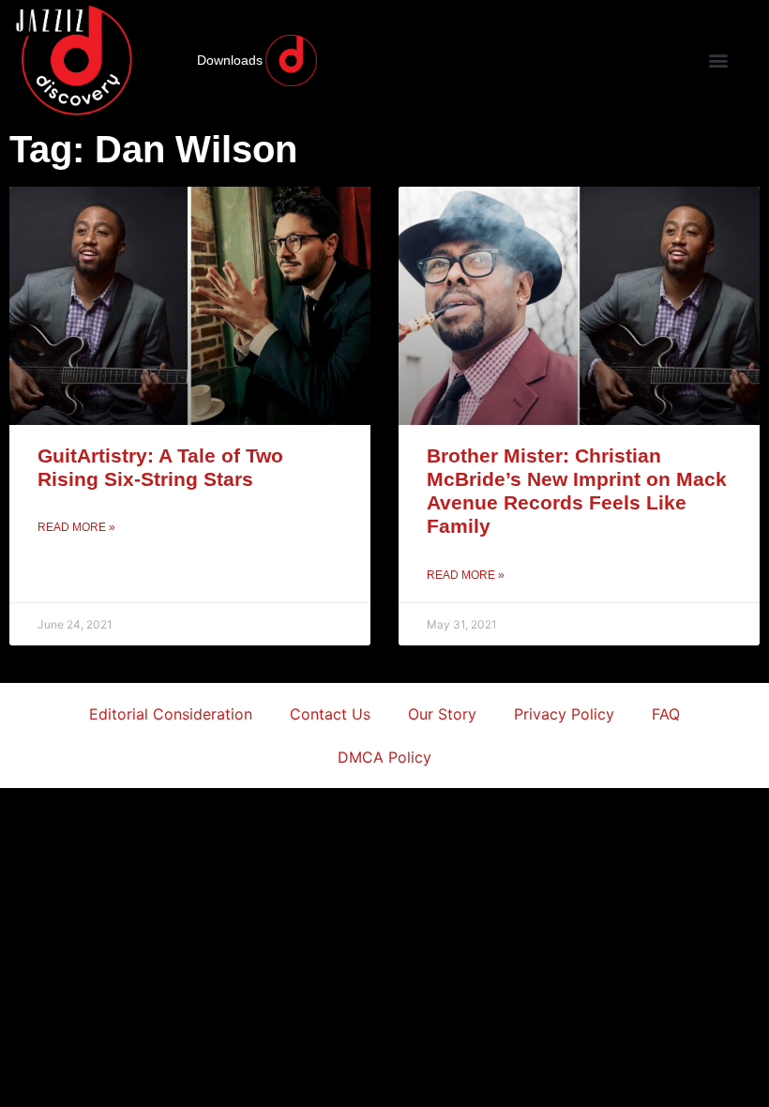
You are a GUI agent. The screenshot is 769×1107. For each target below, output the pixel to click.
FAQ (666, 714)
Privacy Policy (564, 714)
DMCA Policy (384, 757)
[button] (717, 60)
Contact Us (330, 714)
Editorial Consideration (170, 714)
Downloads (230, 60)
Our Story (442, 714)
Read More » (76, 527)
